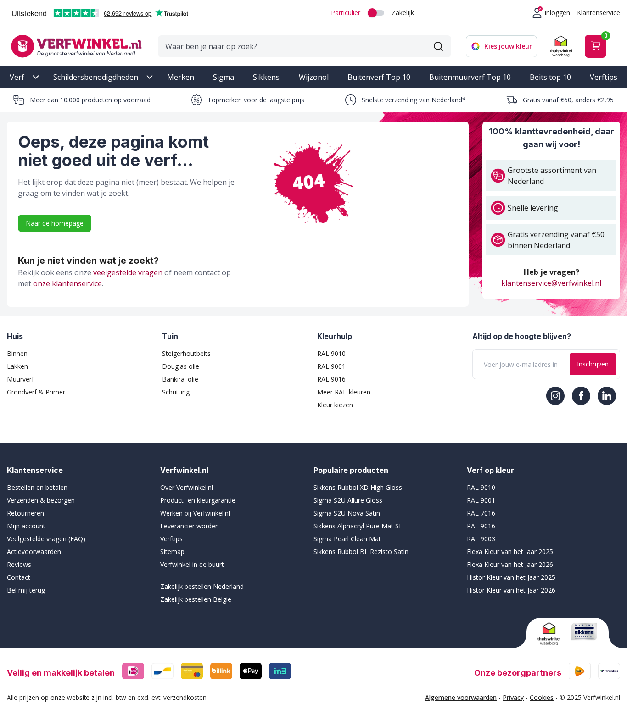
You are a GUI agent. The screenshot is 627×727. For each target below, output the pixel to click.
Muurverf (20, 379)
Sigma (223, 77)
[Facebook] (581, 396)
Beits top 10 (550, 77)
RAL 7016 (481, 513)
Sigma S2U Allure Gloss (348, 500)
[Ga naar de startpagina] (76, 46)
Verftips (603, 77)
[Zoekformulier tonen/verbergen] (438, 46)
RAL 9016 (331, 379)
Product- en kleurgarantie (197, 500)
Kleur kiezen (335, 404)
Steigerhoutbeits (186, 353)
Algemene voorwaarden (461, 697)
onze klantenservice (67, 283)
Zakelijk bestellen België (195, 599)
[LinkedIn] (607, 396)
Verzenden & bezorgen (41, 500)
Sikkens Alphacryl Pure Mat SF (358, 526)
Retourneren (25, 513)
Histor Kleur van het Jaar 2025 (511, 577)
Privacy (513, 697)
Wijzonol (314, 77)
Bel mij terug (26, 590)
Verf (17, 77)
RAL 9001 (331, 366)
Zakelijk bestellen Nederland (202, 586)
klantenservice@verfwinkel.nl (551, 283)
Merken (180, 77)
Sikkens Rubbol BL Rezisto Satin (361, 551)
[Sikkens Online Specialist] (584, 631)
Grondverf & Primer (36, 392)
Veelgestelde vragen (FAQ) (46, 538)
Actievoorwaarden (34, 551)
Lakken (17, 366)
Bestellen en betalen (37, 487)
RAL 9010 (331, 353)
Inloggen (557, 12)
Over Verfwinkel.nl (186, 487)
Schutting (176, 392)
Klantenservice (598, 12)
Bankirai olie (180, 379)
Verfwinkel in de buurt (192, 564)
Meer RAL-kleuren (343, 392)
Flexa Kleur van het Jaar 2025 (510, 551)
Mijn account (26, 526)
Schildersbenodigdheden (95, 77)
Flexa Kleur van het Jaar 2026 (510, 564)
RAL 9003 (481, 538)
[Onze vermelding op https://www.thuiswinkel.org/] (550, 633)
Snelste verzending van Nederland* (414, 99)
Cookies (542, 697)
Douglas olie (180, 366)
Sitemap (172, 551)
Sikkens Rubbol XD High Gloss (358, 487)
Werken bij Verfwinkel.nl (195, 513)
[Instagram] (555, 396)
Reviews (19, 564)
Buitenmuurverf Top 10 (470, 77)
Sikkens (266, 77)
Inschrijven (593, 364)
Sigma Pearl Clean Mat (347, 538)
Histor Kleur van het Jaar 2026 (511, 590)
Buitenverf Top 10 (378, 77)
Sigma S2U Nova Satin (347, 513)
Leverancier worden (189, 526)
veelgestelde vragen (127, 272)
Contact (18, 577)
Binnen (17, 353)
